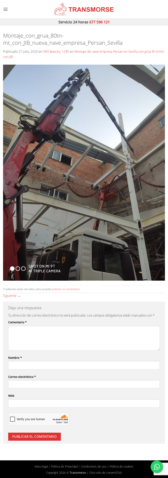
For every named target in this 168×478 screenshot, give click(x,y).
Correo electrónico (22, 377)
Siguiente (12, 295)
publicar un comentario (66, 289)
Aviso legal (41, 466)
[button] (5, 9)
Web (11, 396)
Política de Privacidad (64, 466)
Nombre (15, 358)
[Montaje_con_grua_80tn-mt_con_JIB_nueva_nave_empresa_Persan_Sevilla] (84, 172)
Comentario (17, 322)
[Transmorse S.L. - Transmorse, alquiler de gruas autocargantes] (84, 9)
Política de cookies (121, 466)
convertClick (114, 473)
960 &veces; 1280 (56, 51)
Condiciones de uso (93, 466)
